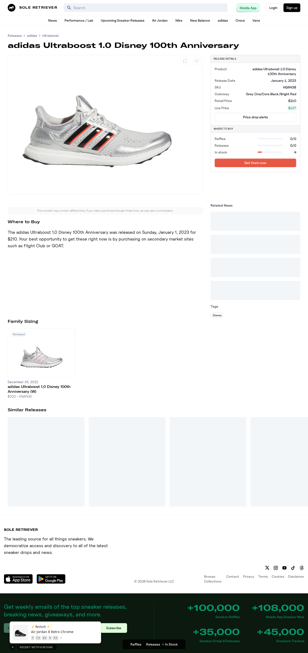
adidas (223, 20)
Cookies (278, 576)
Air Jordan (160, 20)
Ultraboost (50, 35)
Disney (217, 315)
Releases (15, 35)
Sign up (291, 8)
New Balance (200, 20)
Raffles (135, 644)
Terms (263, 576)
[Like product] (196, 61)
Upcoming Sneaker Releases (122, 20)
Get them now (255, 163)
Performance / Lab (78, 20)
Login (273, 8)
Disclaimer (296, 576)
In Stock (171, 644)
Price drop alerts (255, 117)
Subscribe (113, 628)
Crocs (240, 20)
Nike (178, 20)
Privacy (248, 576)
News (52, 20)
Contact (232, 576)
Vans (256, 20)
